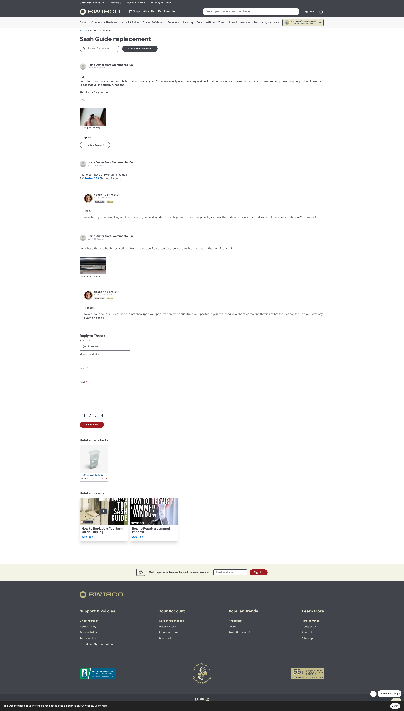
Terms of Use (88, 638)
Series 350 (92, 178)
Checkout (165, 638)
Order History (167, 626)
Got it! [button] (395, 706)
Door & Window (130, 22)
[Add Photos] (101, 415)
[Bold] (84, 415)
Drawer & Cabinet (153, 22)
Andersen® (235, 621)
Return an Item (168, 632)
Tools (221, 22)
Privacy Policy (88, 632)
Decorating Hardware (266, 22)
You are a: (85, 340)
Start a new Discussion (140, 49)
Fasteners (173, 22)
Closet (84, 22)
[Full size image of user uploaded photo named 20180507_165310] (93, 265)
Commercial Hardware (104, 22)
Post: (83, 382)
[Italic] (90, 415)
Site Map (307, 638)
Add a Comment (96, 145)
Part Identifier (310, 621)
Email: (83, 368)
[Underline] (95, 415)
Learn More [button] (101, 706)
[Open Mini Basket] (321, 12)
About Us (307, 632)
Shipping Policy (89, 621)
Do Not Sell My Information (96, 644)
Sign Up (258, 572)
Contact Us (309, 626)
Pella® (232, 626)
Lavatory (188, 22)
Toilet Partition (206, 22)
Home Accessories (239, 22)
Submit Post (92, 425)
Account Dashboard (171, 621)
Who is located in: (90, 354)
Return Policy (88, 626)
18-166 (111, 314)
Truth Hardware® (239, 632)
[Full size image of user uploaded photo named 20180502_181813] (93, 117)
